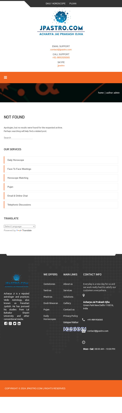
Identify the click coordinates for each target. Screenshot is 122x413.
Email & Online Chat (17, 195)
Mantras (48, 297)
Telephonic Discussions (19, 204)
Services (67, 290)
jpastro (61, 65)
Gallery (67, 303)
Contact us (69, 309)
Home (101, 92)
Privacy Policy (70, 316)
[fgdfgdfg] (6, 323)
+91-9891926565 (61, 57)
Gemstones (49, 284)
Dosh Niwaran (51, 303)
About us (68, 284)
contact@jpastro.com (61, 49)
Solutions (68, 297)
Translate (27, 230)
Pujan (72, 3)
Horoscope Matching (17, 178)
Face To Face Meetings (19, 169)
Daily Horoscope (56, 3)
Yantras (47, 290)
